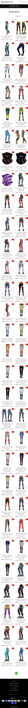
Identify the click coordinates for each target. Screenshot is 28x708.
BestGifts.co (7, 2)
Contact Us (14, 681)
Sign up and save (14, 694)
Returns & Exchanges (14, 685)
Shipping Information (14, 683)
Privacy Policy (14, 688)
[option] (14, 6)
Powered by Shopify (14, 706)
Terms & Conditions (14, 690)
